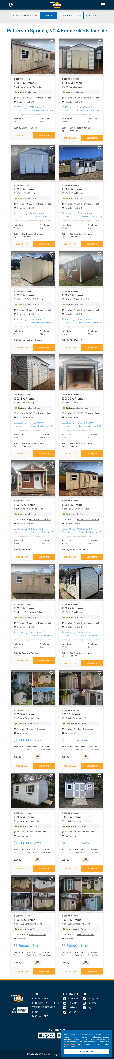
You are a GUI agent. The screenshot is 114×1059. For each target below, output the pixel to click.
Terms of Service (43, 1007)
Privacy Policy (70, 1044)
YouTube (72, 1007)
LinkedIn (72, 1002)
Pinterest (92, 1002)
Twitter (71, 1011)
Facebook (72, 998)
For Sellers (40, 998)
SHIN (35, 993)
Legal (36, 1011)
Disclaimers (40, 1016)
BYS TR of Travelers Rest (40, 97)
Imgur (90, 1007)
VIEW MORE (44, 135)
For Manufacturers (45, 1002)
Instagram (92, 998)
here (80, 1046)
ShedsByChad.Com (37, 729)
